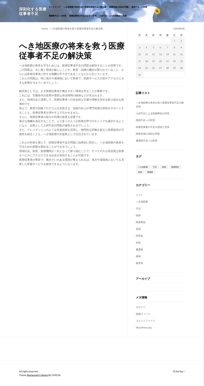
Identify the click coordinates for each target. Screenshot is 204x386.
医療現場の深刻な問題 (119, 7)
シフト (139, 194)
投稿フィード (143, 313)
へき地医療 (143, 167)
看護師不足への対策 (57, 16)
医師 (164, 167)
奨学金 (139, 235)
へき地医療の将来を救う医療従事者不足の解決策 (84, 7)
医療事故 (175, 167)
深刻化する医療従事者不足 (33, 11)
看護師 (150, 172)
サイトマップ (54, 7)
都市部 (139, 263)
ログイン (140, 307)
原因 (140, 172)
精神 (138, 256)
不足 (155, 167)
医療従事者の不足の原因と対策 (82, 16)
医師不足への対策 (139, 7)
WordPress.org (143, 327)
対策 (138, 242)
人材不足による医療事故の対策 (113, 16)
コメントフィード (145, 320)
